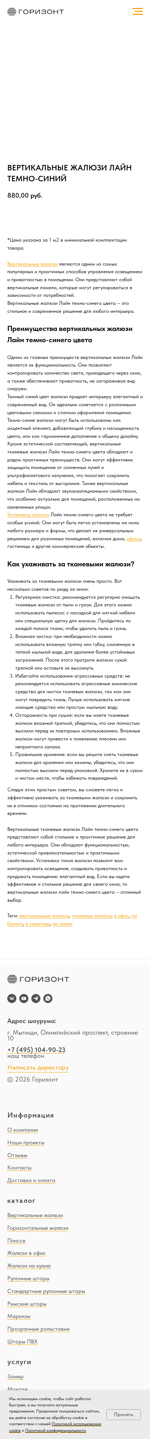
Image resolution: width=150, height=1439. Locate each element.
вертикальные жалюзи (44, 915)
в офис (121, 915)
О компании (22, 1129)
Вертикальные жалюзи (32, 264)
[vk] (11, 998)
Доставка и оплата (31, 1180)
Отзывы (17, 1155)
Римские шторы (27, 1303)
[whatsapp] (47, 998)
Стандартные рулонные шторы (46, 1291)
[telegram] (35, 998)
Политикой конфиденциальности (55, 1430)
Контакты (19, 1167)
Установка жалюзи (28, 514)
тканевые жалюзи (91, 915)
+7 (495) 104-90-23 (36, 1050)
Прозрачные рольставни (38, 1328)
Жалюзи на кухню (29, 1265)
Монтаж (17, 1389)
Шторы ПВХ (22, 1341)
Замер (15, 1376)
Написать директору (38, 1067)
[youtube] (23, 998)
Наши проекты (25, 1142)
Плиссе (16, 1240)
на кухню (62, 923)
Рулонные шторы (28, 1278)
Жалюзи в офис (26, 1252)
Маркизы (19, 1316)
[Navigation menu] (138, 11)
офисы (134, 538)
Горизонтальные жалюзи (37, 1227)
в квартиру (37, 923)
